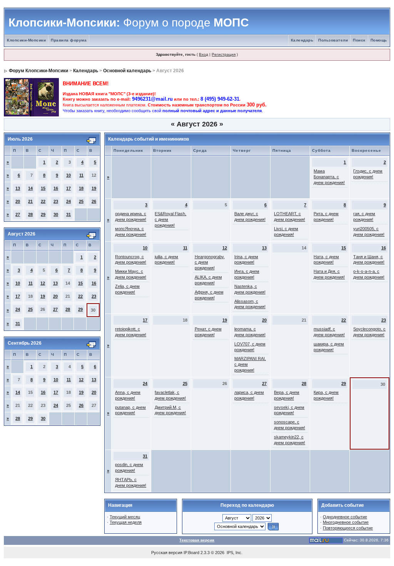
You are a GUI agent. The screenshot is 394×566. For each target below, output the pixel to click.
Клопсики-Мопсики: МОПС (128, 22)
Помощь (379, 40)
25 (81, 201)
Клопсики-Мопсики (26, 40)
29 (43, 214)
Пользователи (333, 40)
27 (17, 214)
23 (55, 201)
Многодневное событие (346, 522)
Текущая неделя (126, 522)
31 (68, 214)
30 (55, 214)
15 (43, 188)
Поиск (359, 40)
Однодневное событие (345, 517)
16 (55, 188)
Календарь (302, 40)
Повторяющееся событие (348, 528)
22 (43, 201)
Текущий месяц (125, 517)
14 (30, 188)
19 (94, 188)
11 (81, 175)
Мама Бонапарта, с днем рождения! (329, 177)
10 (68, 175)
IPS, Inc (234, 552)
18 (81, 188)
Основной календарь (127, 70)
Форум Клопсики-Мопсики (38, 70)
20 (17, 201)
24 (68, 201)
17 (68, 188)
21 (30, 201)
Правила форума (69, 40)
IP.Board (191, 552)
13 (17, 188)
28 (30, 214)
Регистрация (223, 54)
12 (42, 283)
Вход (203, 54)
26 (94, 201)
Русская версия (166, 552)
